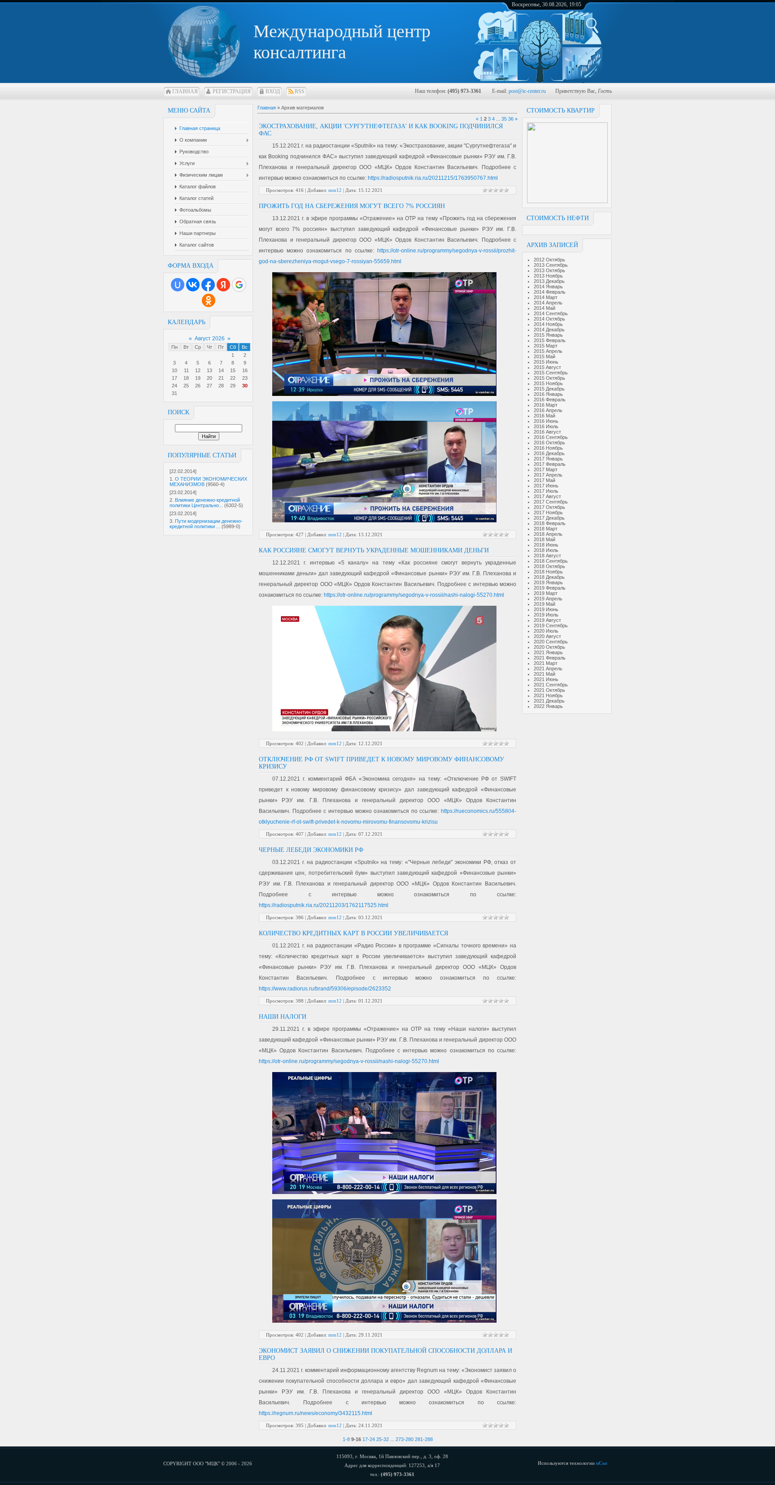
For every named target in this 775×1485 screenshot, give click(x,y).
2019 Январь (548, 582)
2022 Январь (548, 706)
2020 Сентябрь (551, 641)
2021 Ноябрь (548, 695)
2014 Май (544, 308)
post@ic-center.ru (527, 91)
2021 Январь (548, 652)
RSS (300, 91)
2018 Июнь (546, 544)
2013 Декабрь (549, 281)
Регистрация (232, 91)
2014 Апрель (548, 302)
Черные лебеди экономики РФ (311, 850)
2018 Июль (546, 550)
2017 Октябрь (549, 507)
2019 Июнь (546, 609)
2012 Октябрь (549, 259)
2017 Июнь (546, 485)
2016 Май (544, 415)
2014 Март (545, 297)
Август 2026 (210, 338)
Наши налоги (282, 1016)
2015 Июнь (546, 362)
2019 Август (547, 620)
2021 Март (545, 663)
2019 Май (544, 604)
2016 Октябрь (549, 442)
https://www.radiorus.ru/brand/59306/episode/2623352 (325, 989)
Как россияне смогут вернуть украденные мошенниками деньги (374, 550)
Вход (273, 91)
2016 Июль (546, 426)
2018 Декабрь (549, 577)
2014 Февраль (550, 292)
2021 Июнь (546, 679)
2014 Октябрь (549, 318)
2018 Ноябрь (548, 571)
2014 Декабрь (549, 329)
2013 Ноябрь (548, 275)
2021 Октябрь (549, 690)
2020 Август (547, 636)
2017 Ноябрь (548, 512)
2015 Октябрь (549, 378)
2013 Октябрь (549, 270)
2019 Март (545, 593)
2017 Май (544, 480)
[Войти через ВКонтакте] (193, 284)
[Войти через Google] (239, 285)
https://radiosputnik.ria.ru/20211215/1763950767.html (433, 178)
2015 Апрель (548, 351)
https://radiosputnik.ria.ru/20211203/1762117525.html (323, 905)
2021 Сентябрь (551, 684)
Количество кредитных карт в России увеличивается (353, 933)
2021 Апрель (548, 668)
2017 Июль (546, 491)
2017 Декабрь (549, 518)
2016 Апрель (548, 410)
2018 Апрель (548, 534)
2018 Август (547, 555)
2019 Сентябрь (551, 625)
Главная (185, 91)
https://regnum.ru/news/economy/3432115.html (315, 1413)
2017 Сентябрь (551, 501)
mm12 (335, 190)
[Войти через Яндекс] (223, 284)
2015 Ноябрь (548, 383)
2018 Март (545, 528)
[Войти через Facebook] (208, 284)
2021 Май (544, 674)
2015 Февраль (550, 340)
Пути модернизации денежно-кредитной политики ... (206, 523)
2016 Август (547, 431)
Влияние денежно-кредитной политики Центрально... (205, 502)
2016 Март (545, 405)
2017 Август (547, 496)
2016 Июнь (546, 421)
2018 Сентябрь (551, 561)
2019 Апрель (548, 598)
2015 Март (545, 345)
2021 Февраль (550, 657)
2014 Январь (548, 286)
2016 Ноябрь (548, 448)
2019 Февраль (550, 588)
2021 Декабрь (549, 700)
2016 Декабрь (549, 453)
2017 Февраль (550, 464)
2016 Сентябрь (551, 437)
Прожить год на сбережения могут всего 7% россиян (352, 206)
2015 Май (544, 356)
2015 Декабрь (549, 388)
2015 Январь (548, 335)
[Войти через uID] (177, 284)
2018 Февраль (550, 523)
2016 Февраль (550, 399)
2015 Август (547, 367)
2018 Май (544, 539)
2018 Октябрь (549, 566)
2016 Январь (548, 394)
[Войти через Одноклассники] (208, 300)
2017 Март (545, 469)
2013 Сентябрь (551, 265)
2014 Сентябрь (551, 313)
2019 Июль (546, 614)
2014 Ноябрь (548, 324)
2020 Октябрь (549, 647)
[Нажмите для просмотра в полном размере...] (384, 394)
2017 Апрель (548, 475)
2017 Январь (548, 458)
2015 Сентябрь (551, 372)
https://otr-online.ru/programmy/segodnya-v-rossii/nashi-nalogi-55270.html (414, 595)
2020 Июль (546, 631)
